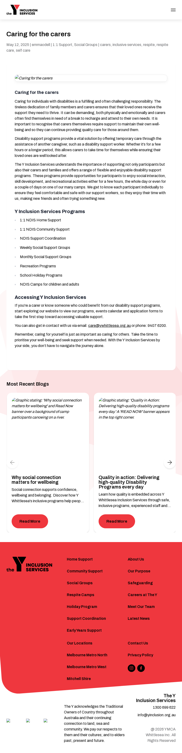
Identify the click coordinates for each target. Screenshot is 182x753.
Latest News (139, 618)
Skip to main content (24, 6)
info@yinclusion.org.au (157, 715)
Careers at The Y (142, 595)
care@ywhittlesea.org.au (109, 326)
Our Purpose (139, 571)
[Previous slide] (12, 462)
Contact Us (138, 643)
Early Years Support (84, 630)
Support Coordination (86, 618)
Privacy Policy (140, 655)
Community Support (85, 571)
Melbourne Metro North (87, 655)
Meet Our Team (141, 607)
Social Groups (80, 583)
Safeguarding (140, 583)
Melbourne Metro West (86, 667)
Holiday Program (82, 607)
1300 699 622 (164, 707)
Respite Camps (80, 595)
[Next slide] (170, 462)
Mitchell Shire (79, 679)
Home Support (80, 559)
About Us (136, 559)
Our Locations (79, 643)
